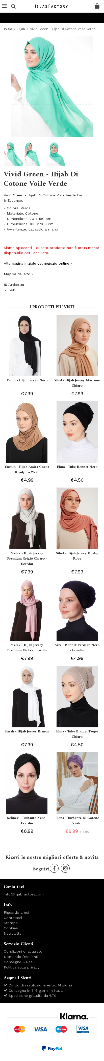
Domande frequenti (21, 957)
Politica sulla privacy (21, 967)
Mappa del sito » (18, 274)
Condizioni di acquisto (23, 951)
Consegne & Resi (18, 962)
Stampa (11, 923)
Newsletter (13, 933)
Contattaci (13, 918)
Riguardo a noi (16, 912)
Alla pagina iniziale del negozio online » (38, 263)
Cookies (11, 928)
